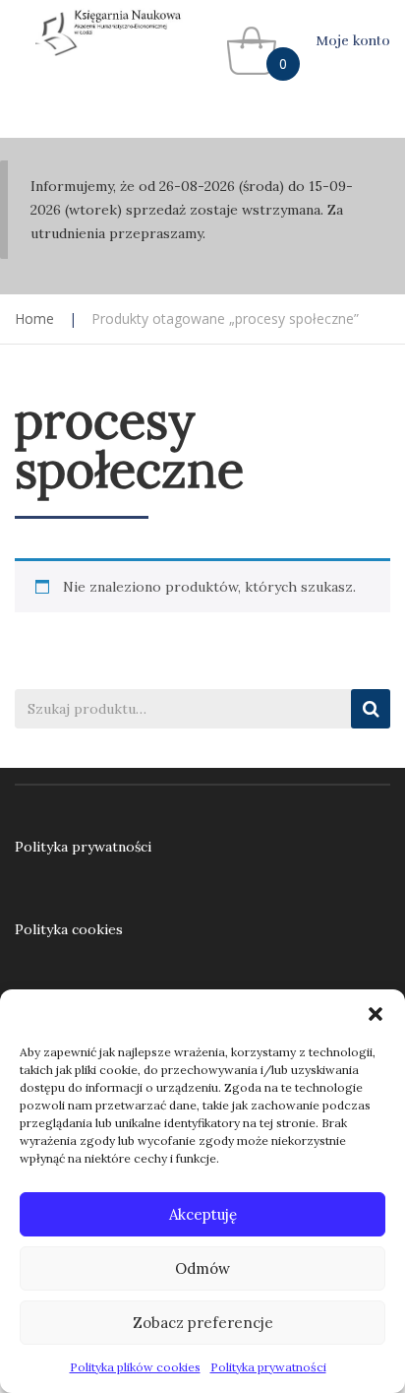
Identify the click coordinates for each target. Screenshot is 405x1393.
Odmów (202, 1268)
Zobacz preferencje (203, 1322)
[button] (375, 1014)
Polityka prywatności (268, 1367)
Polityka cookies (69, 929)
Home (34, 318)
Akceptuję (203, 1214)
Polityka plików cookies (135, 1367)
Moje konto (353, 40)
